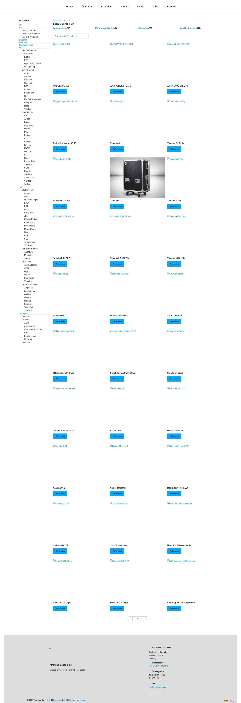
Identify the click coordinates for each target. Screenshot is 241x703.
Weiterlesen (60, 92)
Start (55, 20)
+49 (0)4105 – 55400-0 (158, 666)
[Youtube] (155, 693)
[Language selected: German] (230, 700)
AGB (65, 700)
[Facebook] (151, 693)
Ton (60, 20)
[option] (232, 701)
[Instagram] (159, 693)
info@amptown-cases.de (158, 687)
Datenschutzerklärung (76, 700)
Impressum (57, 700)
